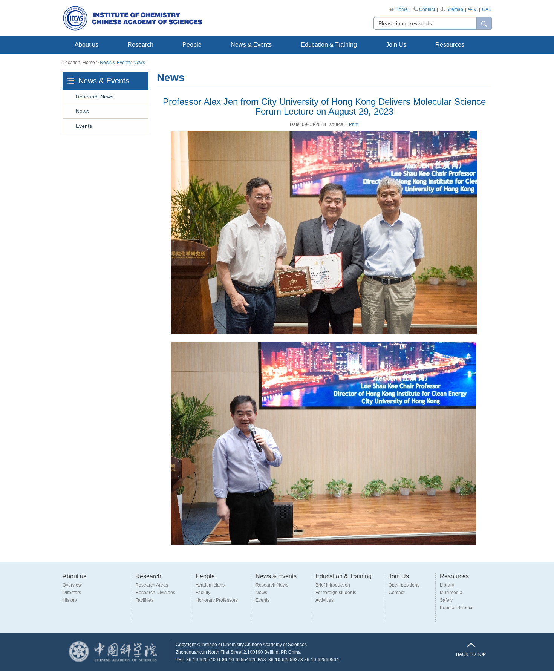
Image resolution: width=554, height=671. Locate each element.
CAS (486, 9)
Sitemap (454, 9)
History (70, 600)
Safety (446, 600)
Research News (94, 96)
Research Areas (151, 585)
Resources (449, 44)
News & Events (251, 44)
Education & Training (329, 44)
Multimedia (451, 592)
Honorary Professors (217, 600)
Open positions (404, 585)
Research (140, 44)
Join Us (396, 44)
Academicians (210, 585)
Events (84, 126)
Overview (72, 585)
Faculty (203, 592)
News (139, 62)
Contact (427, 9)
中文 (472, 9)
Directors (72, 592)
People (192, 44)
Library (447, 585)
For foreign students (335, 592)
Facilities (144, 600)
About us (86, 44)
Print (353, 124)
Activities (324, 600)
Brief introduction (332, 585)
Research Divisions (155, 592)
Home (401, 9)
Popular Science (457, 607)
